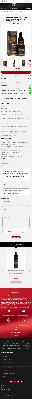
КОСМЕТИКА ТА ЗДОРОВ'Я (7, 11)
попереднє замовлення (16, 282)
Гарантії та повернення (8, 367)
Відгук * (4, 215)
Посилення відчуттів (20, 11)
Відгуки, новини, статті (8, 373)
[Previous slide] (3, 63)
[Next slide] (28, 63)
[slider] (16, 23)
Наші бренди (6, 376)
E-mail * (4, 209)
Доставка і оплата (8, 365)
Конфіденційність (7, 359)
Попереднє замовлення (16, 72)
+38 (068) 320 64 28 (26, 1)
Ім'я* (3, 204)
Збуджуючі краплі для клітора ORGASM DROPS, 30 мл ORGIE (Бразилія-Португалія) (16, 272)
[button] (5, 63)
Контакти (5, 370)
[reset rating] (3, 201)
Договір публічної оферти (9, 362)
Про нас (5, 356)
